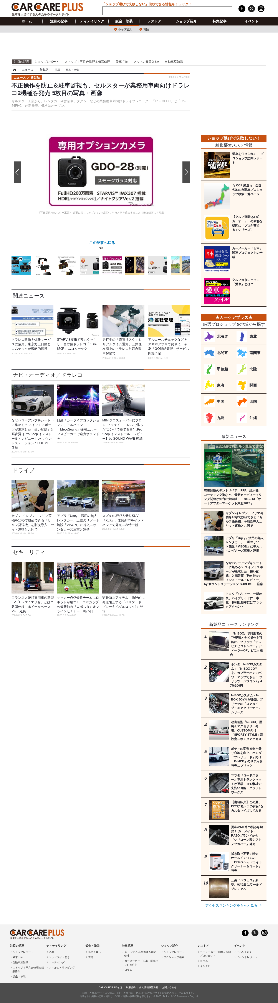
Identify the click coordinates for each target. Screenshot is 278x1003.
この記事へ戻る (102, 245)
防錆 (146, 29)
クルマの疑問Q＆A (146, 61)
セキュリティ (29, 552)
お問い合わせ (169, 987)
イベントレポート (247, 957)
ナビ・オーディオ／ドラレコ (48, 375)
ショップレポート (47, 61)
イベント (251, 21)
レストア (154, 21)
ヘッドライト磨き (59, 957)
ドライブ (24, 470)
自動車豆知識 (174, 61)
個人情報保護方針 (148, 987)
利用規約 (131, 987)
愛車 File (122, 61)
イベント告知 (244, 952)
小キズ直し (125, 29)
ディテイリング (92, 21)
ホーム (27, 21)
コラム (128, 969)
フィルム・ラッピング (62, 967)
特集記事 (220, 21)
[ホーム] (14, 69)
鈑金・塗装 (124, 21)
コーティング (57, 962)
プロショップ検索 (174, 957)
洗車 (51, 952)
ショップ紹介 (186, 21)
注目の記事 (59, 21)
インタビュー (208, 966)
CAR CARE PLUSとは (110, 987)
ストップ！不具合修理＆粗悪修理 (87, 61)
